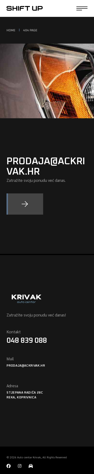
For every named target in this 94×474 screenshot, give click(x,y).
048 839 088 (27, 340)
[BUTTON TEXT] (25, 204)
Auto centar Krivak (29, 457)
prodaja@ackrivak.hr (26, 365)
